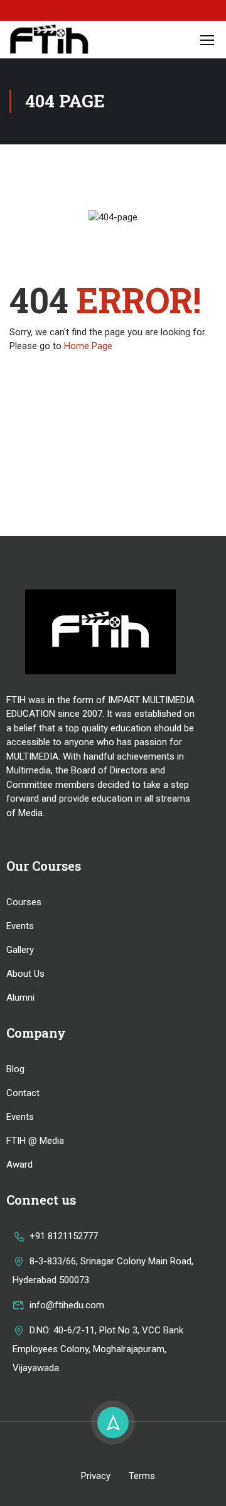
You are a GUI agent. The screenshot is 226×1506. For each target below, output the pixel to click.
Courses (23, 902)
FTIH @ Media (35, 1140)
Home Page (88, 346)
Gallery (20, 949)
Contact (23, 1093)
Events (20, 926)
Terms (142, 1476)
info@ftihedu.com (67, 1305)
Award (19, 1164)
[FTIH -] (49, 39)
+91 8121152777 (64, 1236)
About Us (25, 973)
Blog (15, 1069)
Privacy (95, 1476)
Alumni (20, 997)
